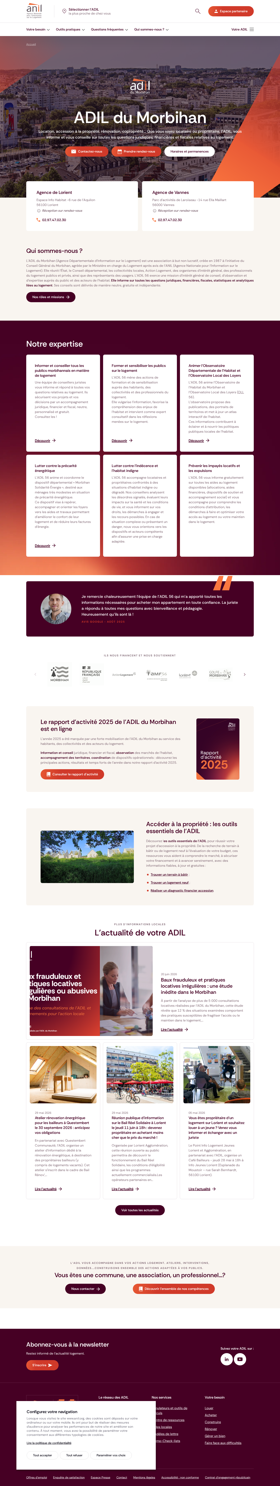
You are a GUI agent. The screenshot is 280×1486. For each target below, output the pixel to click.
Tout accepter (42, 1455)
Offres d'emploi (36, 1477)
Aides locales (162, 1427)
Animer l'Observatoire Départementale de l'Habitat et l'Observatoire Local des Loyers (215, 370)
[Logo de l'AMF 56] (156, 674)
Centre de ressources (168, 1420)
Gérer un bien (215, 1436)
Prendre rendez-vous (139, 151)
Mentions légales (144, 1477)
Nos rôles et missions (48, 297)
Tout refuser (74, 1455)
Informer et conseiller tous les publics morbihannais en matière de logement (62, 370)
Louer (209, 1408)
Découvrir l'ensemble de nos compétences (177, 1289)
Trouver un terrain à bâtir (169, 874)
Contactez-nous (90, 151)
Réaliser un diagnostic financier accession (182, 890)
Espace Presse (100, 1477)
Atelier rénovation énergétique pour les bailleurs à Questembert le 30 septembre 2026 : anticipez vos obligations (62, 1125)
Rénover (211, 1429)
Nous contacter (82, 1289)
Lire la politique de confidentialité (49, 1443)
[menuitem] (38, 29)
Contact (121, 1477)
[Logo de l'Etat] (92, 674)
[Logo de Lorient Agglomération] (188, 674)
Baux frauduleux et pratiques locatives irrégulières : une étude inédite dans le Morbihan (196, 986)
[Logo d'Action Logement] (124, 674)
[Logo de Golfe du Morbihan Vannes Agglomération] (220, 674)
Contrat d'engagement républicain (227, 1477)
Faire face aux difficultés (223, 1443)
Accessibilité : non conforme (180, 1477)
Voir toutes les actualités (140, 1210)
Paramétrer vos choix (111, 1455)
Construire (213, 1422)
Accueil (31, 44)
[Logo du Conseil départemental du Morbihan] (60, 674)
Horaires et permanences (190, 151)
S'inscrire (39, 1365)
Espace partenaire (234, 11)
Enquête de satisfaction (69, 1477)
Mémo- (166, 1441)
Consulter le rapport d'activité (75, 774)
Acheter (211, 1415)
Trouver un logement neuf (170, 882)
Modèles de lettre (165, 1434)
